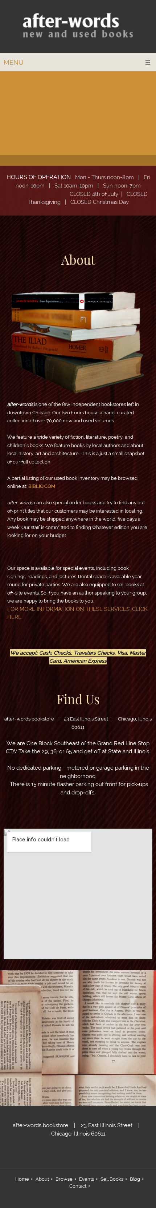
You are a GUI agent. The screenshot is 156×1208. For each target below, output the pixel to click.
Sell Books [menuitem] (111, 1179)
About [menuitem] (42, 1179)
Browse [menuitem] (64, 1179)
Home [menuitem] (22, 1179)
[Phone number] (61, 1153)
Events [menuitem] (86, 1179)
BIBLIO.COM (41, 486)
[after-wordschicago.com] (78, 26)
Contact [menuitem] (77, 1186)
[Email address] (72, 1153)
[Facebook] (94, 1153)
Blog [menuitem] (135, 1179)
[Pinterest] (83, 1153)
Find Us (78, 698)
